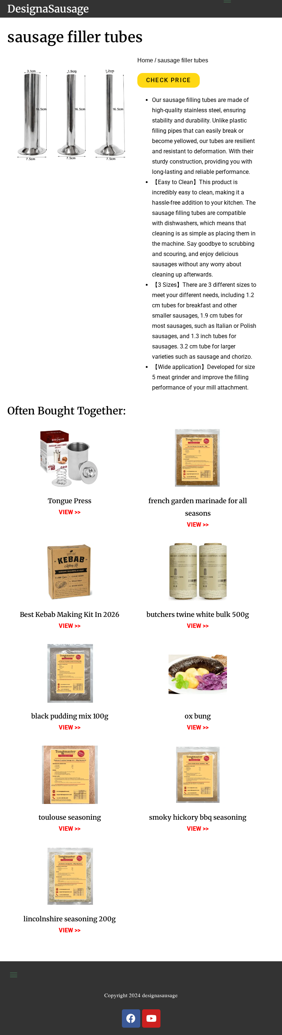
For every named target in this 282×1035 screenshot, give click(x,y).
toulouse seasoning (70, 817)
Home (145, 60)
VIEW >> (69, 512)
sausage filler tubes (75, 37)
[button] (13, 975)
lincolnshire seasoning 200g (70, 919)
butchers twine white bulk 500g (198, 614)
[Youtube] (151, 1018)
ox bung (198, 716)
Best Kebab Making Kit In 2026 (69, 614)
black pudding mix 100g (69, 716)
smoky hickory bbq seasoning (197, 817)
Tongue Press (69, 501)
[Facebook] (131, 1018)
